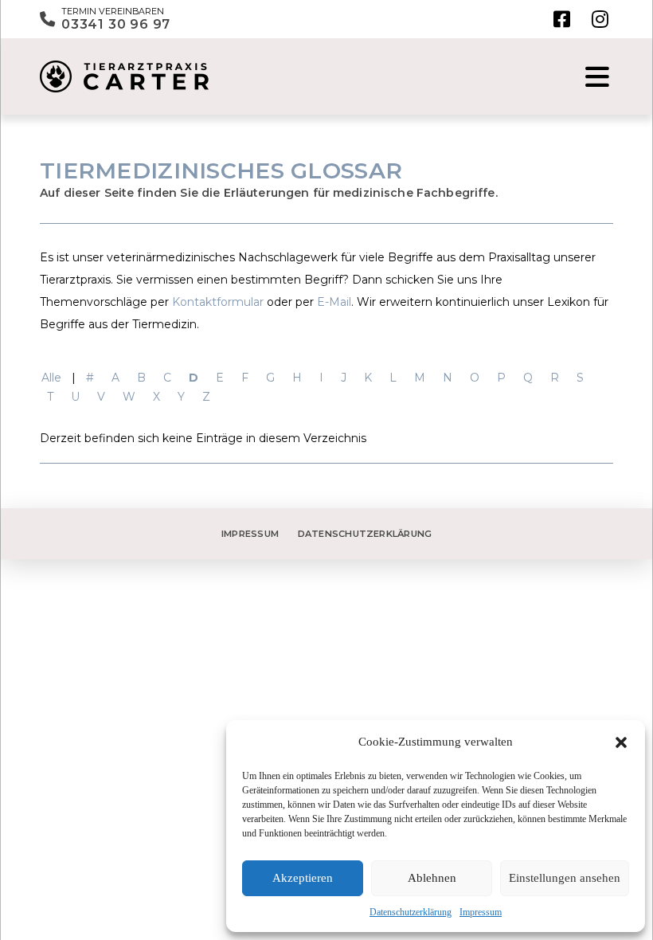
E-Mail (334, 302)
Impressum (480, 912)
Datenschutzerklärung (411, 912)
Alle (51, 377)
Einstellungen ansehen (564, 877)
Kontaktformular (218, 302)
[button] (621, 742)
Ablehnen (432, 877)
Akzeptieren (302, 877)
